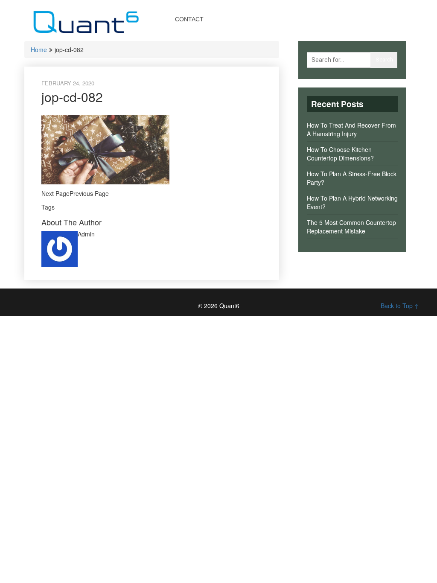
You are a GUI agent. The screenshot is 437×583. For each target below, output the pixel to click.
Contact (189, 19)
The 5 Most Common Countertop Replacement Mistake (351, 226)
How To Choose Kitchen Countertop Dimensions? (340, 153)
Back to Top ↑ (400, 305)
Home (39, 49)
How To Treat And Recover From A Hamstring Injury (351, 129)
